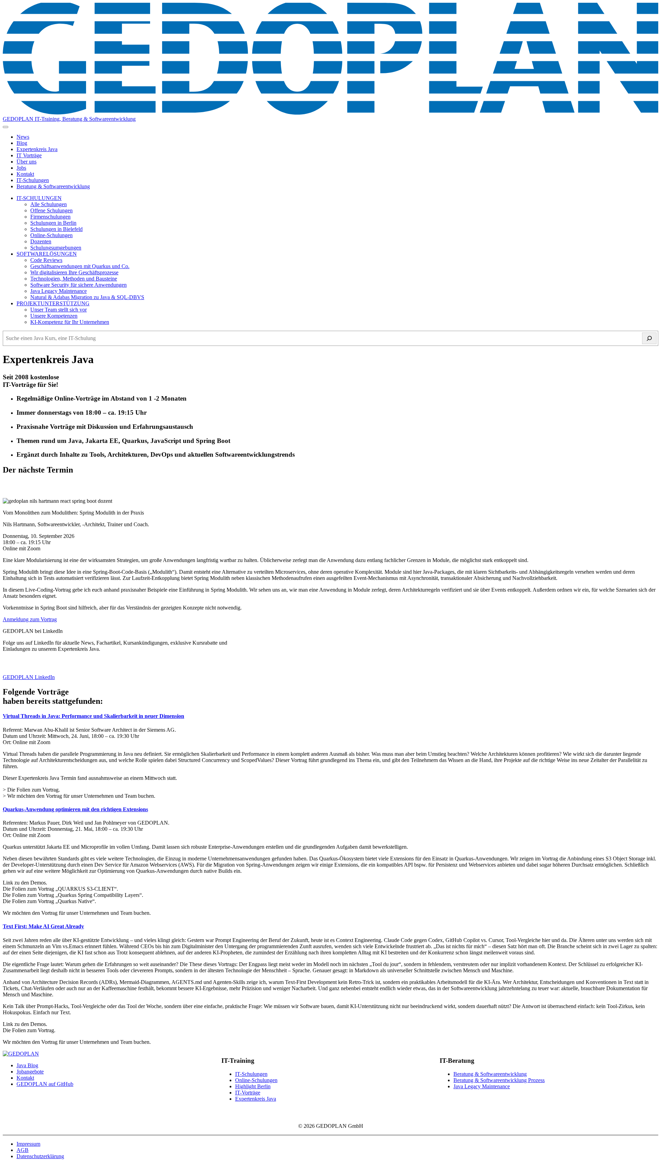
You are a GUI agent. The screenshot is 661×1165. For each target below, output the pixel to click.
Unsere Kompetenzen (53, 316)
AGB (23, 1150)
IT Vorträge (29, 155)
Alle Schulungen (48, 204)
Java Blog (27, 1065)
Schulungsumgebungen (55, 248)
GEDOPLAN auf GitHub (45, 1084)
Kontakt (25, 174)
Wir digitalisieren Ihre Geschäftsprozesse (74, 272)
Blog (22, 143)
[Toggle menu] (5, 127)
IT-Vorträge (247, 1092)
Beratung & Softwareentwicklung (53, 186)
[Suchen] (649, 338)
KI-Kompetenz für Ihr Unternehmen (69, 322)
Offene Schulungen (51, 210)
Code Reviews (46, 260)
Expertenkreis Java (37, 149)
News (23, 137)
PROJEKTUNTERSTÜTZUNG (53, 303)
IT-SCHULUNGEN (39, 198)
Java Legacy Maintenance (58, 291)
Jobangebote (30, 1071)
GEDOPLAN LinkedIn (29, 677)
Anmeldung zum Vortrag (30, 619)
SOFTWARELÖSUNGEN (47, 254)
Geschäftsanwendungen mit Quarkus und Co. (79, 266)
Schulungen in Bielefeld (56, 229)
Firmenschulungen (50, 217)
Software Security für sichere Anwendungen (78, 285)
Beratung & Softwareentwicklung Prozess (499, 1080)
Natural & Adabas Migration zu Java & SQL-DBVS (87, 297)
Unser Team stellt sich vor (58, 310)
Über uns (26, 162)
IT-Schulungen (33, 180)
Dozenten (40, 241)
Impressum (28, 1144)
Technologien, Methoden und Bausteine (73, 279)
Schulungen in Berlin (53, 223)
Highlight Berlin (253, 1086)
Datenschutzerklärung (40, 1156)
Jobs (21, 168)
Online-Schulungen (51, 235)
